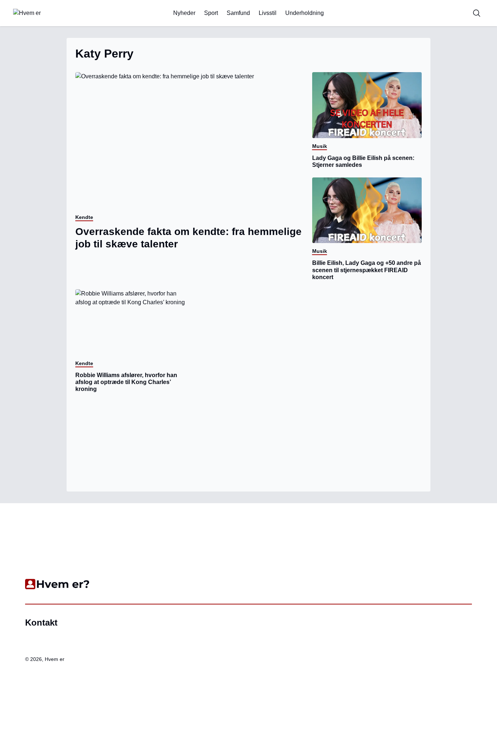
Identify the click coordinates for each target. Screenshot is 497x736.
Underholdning (304, 13)
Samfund (238, 13)
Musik (319, 146)
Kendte (84, 217)
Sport (211, 13)
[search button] (476, 13)
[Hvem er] (48, 13)
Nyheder (184, 13)
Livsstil (268, 13)
